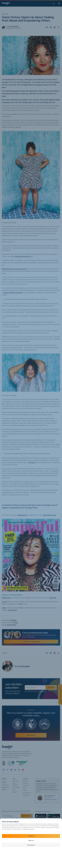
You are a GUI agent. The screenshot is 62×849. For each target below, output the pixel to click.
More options (31, 845)
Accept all (31, 836)
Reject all (31, 840)
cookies (8, 824)
